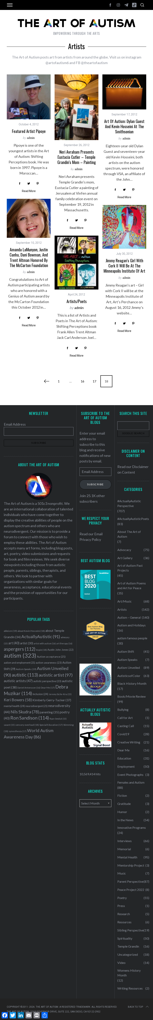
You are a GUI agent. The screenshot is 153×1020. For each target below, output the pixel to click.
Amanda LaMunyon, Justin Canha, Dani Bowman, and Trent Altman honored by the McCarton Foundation (29, 257)
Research (123, 914)
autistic (25, 675)
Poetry (122, 898)
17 (94, 381)
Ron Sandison (29, 718)
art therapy (64, 643)
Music (121, 873)
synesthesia (17, 731)
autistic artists (18, 681)
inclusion (40, 694)
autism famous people (132, 638)
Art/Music (124, 601)
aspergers (19, 649)
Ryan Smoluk (58, 718)
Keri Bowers (18, 699)
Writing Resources (130, 988)
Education (124, 758)
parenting (49, 712)
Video (121, 962)
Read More (29, 191)
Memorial (124, 849)
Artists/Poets (77, 301)
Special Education (51, 725)
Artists (122, 609)
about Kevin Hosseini (31, 630)
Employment (126, 766)
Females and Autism (130, 782)
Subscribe (95, 484)
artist (26, 643)
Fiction (122, 795)
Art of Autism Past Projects (130, 568)
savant (9, 725)
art (14, 643)
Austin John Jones (60, 649)
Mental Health (127, 857)
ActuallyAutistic (40, 636)
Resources (124, 922)
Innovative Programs (131, 827)
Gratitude (124, 803)
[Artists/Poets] (76, 263)
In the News (125, 820)
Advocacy (124, 550)
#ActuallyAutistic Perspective (129, 503)
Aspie (41, 649)
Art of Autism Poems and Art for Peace (131, 585)
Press (121, 906)
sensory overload (27, 724)
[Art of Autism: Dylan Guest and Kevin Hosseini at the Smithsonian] (124, 91)
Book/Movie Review (131, 696)
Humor (122, 812)
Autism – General (129, 617)
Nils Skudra (25, 711)
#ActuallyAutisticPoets (133, 519)
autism (20, 655)
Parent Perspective (130, 881)
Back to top (135, 1006)
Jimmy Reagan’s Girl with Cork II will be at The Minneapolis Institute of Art (124, 265)
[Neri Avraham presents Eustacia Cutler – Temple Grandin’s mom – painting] (76, 107)
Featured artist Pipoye (29, 131)
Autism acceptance (51, 656)
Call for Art (125, 718)
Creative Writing (128, 742)
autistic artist (56, 675)
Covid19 (123, 734)
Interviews (124, 841)
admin (31, 138)
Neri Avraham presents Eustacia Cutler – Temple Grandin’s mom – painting (76, 157)
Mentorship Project (130, 865)
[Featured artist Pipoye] (29, 96)
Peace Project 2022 (130, 889)
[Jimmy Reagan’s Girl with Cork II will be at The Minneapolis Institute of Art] (124, 227)
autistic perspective (47, 681)
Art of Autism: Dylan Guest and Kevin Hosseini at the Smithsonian (124, 126)
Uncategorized (127, 954)
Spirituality (124, 938)
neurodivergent (37, 706)
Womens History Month (129, 972)
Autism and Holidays (131, 625)
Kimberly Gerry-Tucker (51, 700)
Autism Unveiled (128, 667)
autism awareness (49, 662)
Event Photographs (130, 774)
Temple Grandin (128, 946)
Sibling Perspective (130, 930)
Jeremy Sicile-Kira (60, 694)
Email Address (15, 424)
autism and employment (19, 662)
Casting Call (125, 726)
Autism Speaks (26, 669)
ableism (10, 630)
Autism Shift (125, 651)
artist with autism (45, 643)
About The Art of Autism (129, 534)
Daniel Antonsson (28, 687)
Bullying (122, 709)
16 (82, 381)
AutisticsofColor (128, 676)
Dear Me (48, 687)
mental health (14, 706)
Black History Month (131, 683)
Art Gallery (124, 558)
